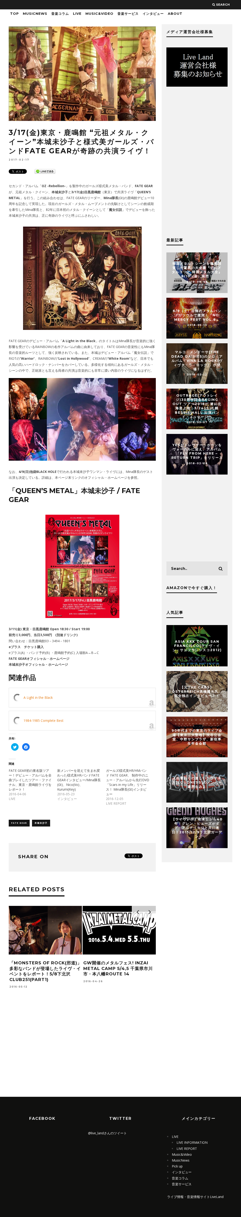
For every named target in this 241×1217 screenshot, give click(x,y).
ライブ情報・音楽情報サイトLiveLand (195, 1196)
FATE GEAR (19, 822)
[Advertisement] (82, 1053)
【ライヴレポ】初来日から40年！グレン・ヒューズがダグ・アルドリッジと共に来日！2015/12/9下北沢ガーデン (197, 827)
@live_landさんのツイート (107, 1133)
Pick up (177, 1166)
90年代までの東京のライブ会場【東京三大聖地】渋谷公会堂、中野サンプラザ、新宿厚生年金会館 (197, 737)
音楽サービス (128, 14)
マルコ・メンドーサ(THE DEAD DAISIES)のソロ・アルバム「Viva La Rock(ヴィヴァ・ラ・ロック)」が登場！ (197, 360)
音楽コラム (60, 14)
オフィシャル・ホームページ (48, 658)
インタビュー (153, 14)
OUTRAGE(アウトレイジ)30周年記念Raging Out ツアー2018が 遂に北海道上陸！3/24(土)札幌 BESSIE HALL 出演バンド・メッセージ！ (197, 406)
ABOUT (175, 14)
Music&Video (99, 14)
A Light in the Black (38, 697)
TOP (14, 14)
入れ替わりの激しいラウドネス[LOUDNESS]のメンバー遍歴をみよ (197, 782)
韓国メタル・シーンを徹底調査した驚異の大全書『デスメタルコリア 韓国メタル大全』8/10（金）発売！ (197, 269)
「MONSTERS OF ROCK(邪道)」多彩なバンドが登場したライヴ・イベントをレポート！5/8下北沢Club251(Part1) (45, 971)
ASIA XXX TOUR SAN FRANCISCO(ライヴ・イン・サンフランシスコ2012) (197, 645)
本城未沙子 (41, 822)
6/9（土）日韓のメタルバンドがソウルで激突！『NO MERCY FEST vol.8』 (197, 315)
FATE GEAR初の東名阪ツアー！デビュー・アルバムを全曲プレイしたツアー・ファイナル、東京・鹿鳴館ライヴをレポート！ (30, 780)
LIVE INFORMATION (192, 1142)
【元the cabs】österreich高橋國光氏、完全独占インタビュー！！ (197, 691)
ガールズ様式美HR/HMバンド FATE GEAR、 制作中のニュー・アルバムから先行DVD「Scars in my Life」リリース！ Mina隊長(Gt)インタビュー (127, 782)
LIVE (77, 14)
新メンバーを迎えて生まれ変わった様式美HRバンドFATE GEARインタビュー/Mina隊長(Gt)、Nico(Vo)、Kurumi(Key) (79, 780)
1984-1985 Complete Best (44, 720)
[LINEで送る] (45, 171)
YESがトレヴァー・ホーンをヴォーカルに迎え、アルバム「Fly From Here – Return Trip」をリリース (197, 451)
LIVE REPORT (187, 1148)
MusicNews (35, 14)
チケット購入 (34, 647)
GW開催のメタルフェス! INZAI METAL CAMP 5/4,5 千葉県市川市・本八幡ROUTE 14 (118, 968)
